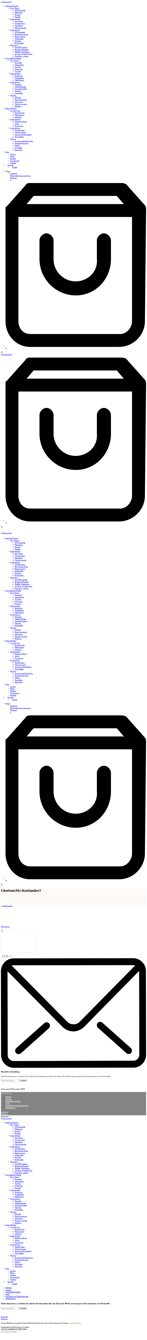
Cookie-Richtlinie (74, 1323)
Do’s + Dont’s (14, 1125)
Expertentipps (15, 1136)
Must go (13, 1256)
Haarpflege (19, 1142)
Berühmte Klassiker (22, 1166)
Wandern (18, 1223)
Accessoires (19, 1242)
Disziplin (18, 1133)
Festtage (13, 1279)
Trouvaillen (18, 1264)
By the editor (19, 1160)
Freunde (18, 1188)
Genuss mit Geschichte (23, 1251)
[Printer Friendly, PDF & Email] (7, 956)
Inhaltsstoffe (19, 1155)
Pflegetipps (19, 1129)
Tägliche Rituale (20, 1203)
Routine (17, 1131)
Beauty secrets (20, 1153)
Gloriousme (8, 906)
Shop (7, 1269)
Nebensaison (19, 1232)
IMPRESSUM (11, 1108)
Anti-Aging (19, 1138)
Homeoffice (19, 1210)
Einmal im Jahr (20, 1229)
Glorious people (20, 1144)
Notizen (13, 1275)
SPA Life (18, 1214)
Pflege (12, 1273)
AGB (7, 1104)
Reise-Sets (18, 1266)
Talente (17, 1262)
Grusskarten (14, 1277)
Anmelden (23, 1080)
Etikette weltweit (21, 1238)
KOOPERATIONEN (13, 1101)
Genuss (13, 1271)
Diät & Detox (19, 1197)
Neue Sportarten (21, 1216)
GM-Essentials (20, 1127)
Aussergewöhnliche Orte (24, 1258)
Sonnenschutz (20, 1140)
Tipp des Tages (20, 1247)
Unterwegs (19, 1186)
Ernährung (19, 1192)
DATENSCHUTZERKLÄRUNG (17, 1106)
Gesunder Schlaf (21, 1205)
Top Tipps (18, 1184)
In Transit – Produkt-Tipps (23, 1170)
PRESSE (9, 1097)
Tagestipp (18, 1201)
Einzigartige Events (21, 1260)
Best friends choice (21, 1151)
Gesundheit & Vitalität (13, 1175)
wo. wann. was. (15, 1227)
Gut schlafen (19, 1253)
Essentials (18, 1179)
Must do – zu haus (21, 1221)
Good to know (15, 1146)
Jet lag (17, 1240)
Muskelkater (19, 1194)
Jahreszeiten (19, 1181)
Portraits (18, 1157)
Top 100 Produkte (21, 1164)
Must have (14, 1162)
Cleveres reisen (20, 1249)
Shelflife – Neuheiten (22, 1168)
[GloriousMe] (6, 2)
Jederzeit (18, 1234)
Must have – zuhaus (21, 1173)
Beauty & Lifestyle (12, 1123)
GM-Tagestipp (20, 1149)
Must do (13, 1212)
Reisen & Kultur (11, 1225)
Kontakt (8, 1099)
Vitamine (18, 1208)
